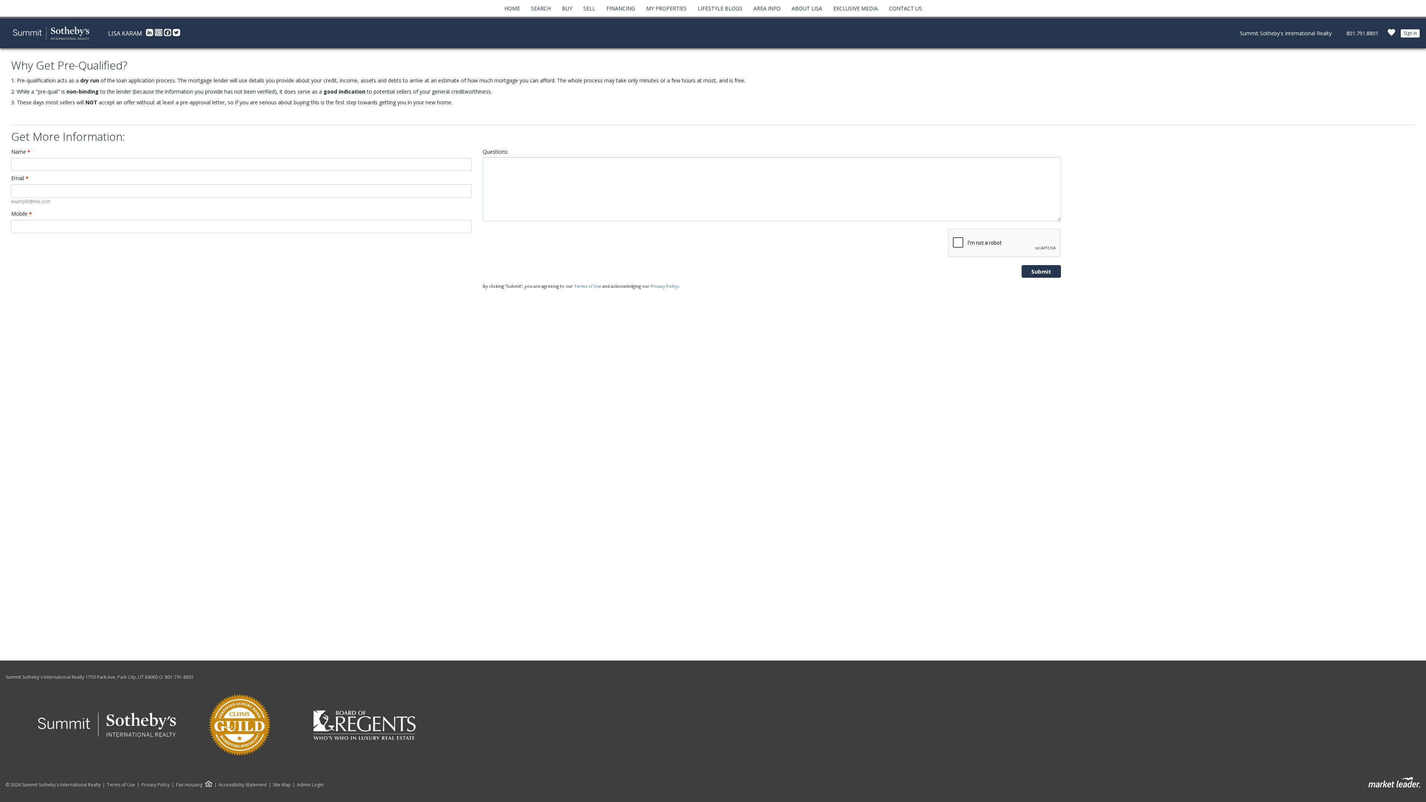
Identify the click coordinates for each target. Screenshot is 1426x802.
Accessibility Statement (243, 785)
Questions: (495, 151)
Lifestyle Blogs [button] (720, 8)
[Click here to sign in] (1391, 34)
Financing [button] (620, 8)
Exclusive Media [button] (855, 8)
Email (20, 178)
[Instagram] (159, 34)
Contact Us (905, 8)
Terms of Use (587, 286)
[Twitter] (176, 34)
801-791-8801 (179, 677)
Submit (1041, 271)
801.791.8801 (1362, 33)
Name (20, 152)
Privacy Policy (664, 286)
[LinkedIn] (150, 34)
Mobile (21, 214)
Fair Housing (189, 785)
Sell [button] (589, 8)
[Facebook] (168, 34)
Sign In (1410, 33)
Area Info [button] (767, 8)
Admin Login (310, 785)
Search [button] (541, 8)
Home (512, 8)
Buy (567, 8)
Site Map (282, 785)
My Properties (666, 8)
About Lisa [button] (807, 8)
